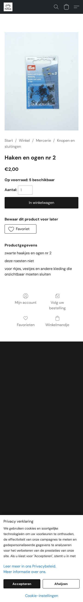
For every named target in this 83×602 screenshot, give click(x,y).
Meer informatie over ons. (24, 571)
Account (11, 436)
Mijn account (25, 302)
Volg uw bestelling (57, 305)
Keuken (10, 369)
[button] (8, 7)
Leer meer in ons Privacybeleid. (29, 566)
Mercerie (43, 140)
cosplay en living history (23, 403)
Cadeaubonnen (16, 469)
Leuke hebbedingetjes (22, 394)
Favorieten (26, 324)
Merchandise (14, 361)
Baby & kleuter (16, 378)
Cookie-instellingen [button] (41, 595)
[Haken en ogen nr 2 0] (41, 81)
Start (9, 140)
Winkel (24, 140)
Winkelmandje (57, 324)
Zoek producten (17, 427)
